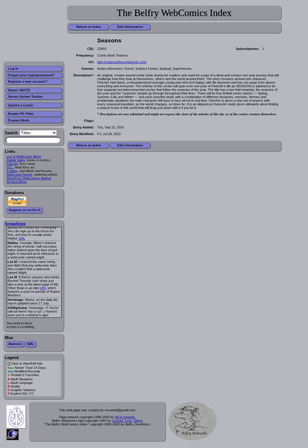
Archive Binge (17, 182)
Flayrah (12, 163)
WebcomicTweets (19, 174)
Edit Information (130, 27)
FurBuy (12, 171)
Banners (15, 344)
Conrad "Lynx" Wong (127, 420)
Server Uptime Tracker (25, 96)
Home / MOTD (19, 90)
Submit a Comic (20, 105)
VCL (10, 167)
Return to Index (88, 27)
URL (22, 238)
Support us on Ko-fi (24, 210)
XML (30, 344)
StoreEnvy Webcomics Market (29, 178)
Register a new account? (28, 81)
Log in (13, 68)
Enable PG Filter (21, 114)
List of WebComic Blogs (24, 156)
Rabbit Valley (16, 160)
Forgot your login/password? (31, 75)
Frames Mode (18, 120)
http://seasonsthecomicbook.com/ (121, 62)
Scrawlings (15, 223)
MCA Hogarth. (125, 417)
